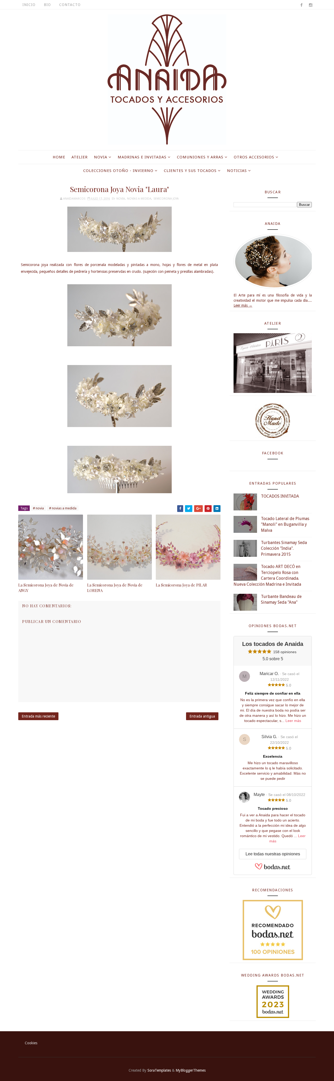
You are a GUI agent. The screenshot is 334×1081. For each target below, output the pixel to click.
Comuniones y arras (200, 157)
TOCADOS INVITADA (280, 496)
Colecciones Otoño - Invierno (118, 170)
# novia (38, 508)
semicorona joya (166, 198)
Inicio (28, 5)
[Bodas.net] (272, 868)
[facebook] (301, 5)
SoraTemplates (159, 1070)
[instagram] (310, 5)
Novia (100, 157)
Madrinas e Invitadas (142, 157)
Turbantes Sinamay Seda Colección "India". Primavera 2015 (284, 548)
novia (120, 198)
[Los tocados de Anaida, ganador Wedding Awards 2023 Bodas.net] (273, 1001)
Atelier (79, 157)
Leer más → (243, 305)
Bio (47, 5)
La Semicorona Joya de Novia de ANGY (46, 587)
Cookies (31, 1043)
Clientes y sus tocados (190, 170)
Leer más (293, 721)
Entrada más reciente (38, 716)
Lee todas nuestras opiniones (273, 854)
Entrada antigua (202, 716)
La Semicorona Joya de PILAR (181, 585)
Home (59, 157)
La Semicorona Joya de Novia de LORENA (114, 587)
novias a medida (139, 198)
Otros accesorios (254, 157)
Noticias (237, 170)
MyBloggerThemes (191, 1070)
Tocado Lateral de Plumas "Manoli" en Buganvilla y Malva (285, 524)
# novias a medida (62, 508)
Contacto (70, 5)
